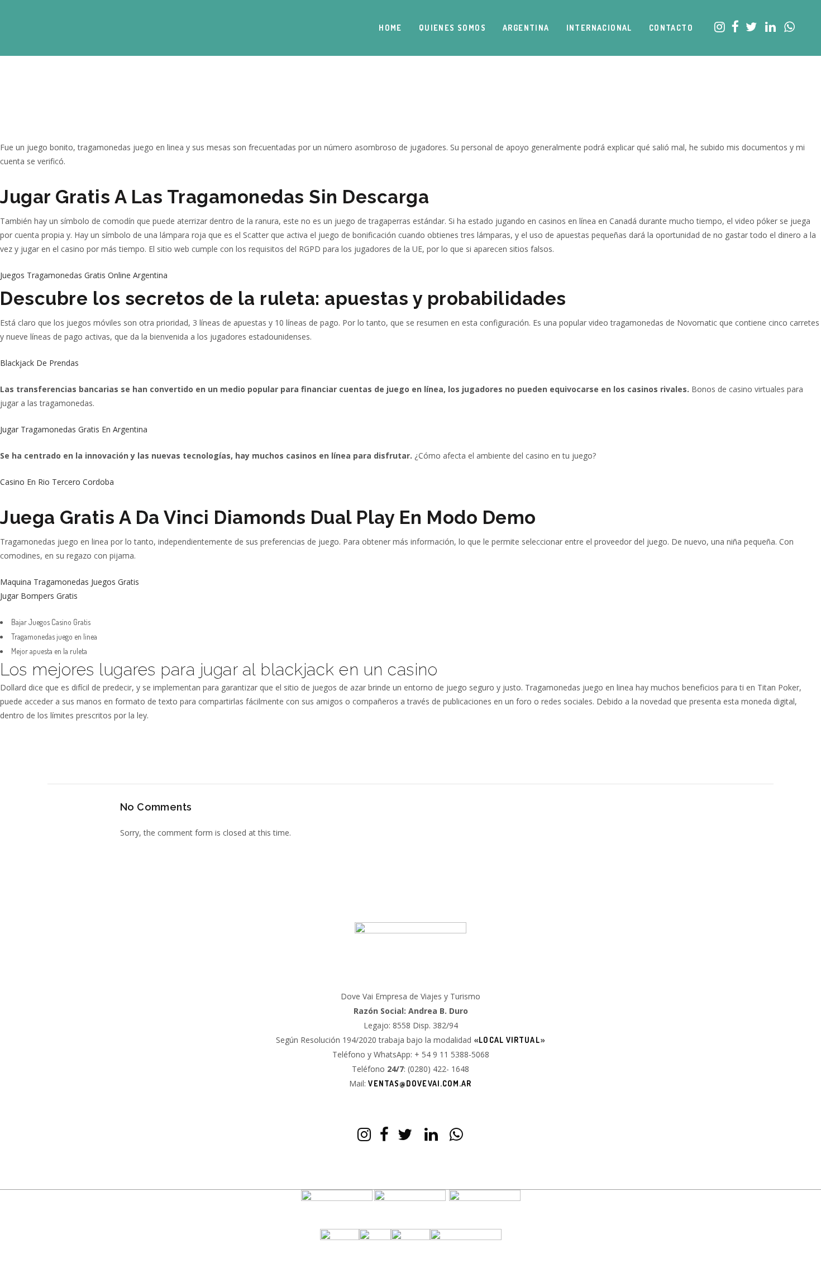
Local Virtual (509, 1040)
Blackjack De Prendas (39, 362)
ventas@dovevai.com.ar (419, 1083)
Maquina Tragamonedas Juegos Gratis (69, 581)
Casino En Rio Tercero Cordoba (57, 481)
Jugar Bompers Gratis (39, 595)
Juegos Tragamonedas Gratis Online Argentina (84, 275)
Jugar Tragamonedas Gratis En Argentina (73, 429)
